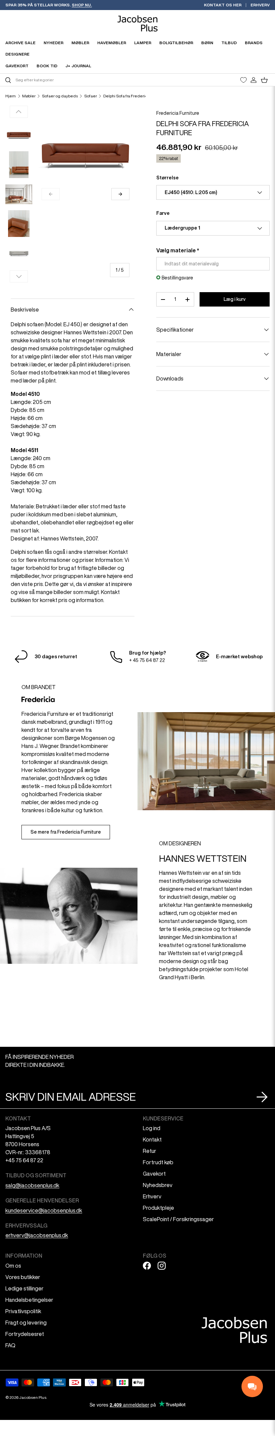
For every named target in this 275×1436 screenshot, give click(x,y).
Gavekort (154, 1173)
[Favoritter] (243, 80)
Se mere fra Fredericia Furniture (66, 832)
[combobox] (70, 80)
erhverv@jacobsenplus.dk (36, 1235)
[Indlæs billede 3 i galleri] (18, 194)
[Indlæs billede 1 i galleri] (18, 135)
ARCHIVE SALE (20, 42)
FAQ (10, 1345)
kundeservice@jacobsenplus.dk (43, 1210)
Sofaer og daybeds (60, 96)
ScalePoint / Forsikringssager (178, 1219)
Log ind (151, 1128)
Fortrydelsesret (24, 1334)
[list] (85, 156)
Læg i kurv (234, 299)
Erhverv (152, 1196)
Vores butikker (22, 1277)
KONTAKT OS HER (222, 5)
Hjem (10, 96)
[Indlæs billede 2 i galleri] (18, 164)
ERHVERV (260, 5)
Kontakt (152, 1139)
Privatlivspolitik (23, 1311)
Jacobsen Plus (32, 1397)
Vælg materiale (176, 250)
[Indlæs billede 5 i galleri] (18, 253)
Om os (13, 1265)
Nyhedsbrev (157, 1185)
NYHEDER (53, 42)
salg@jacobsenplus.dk (32, 1185)
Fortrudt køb (158, 1162)
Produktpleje (158, 1207)
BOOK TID (47, 66)
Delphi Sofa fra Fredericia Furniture (135, 96)
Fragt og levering (26, 1322)
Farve (163, 213)
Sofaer (90, 96)
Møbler (29, 96)
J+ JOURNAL (78, 66)
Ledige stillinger (24, 1288)
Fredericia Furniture (177, 113)
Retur (149, 1151)
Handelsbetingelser (29, 1299)
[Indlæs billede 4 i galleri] (18, 223)
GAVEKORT (17, 66)
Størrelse (167, 177)
